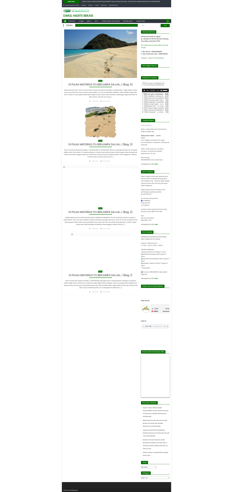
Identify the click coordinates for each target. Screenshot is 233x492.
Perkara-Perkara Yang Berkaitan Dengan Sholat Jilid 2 (155, 454)
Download (104, 5)
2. (153, 96)
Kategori (71, 21)
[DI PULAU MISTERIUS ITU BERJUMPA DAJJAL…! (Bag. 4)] (100, 53)
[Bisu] (161, 90)
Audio (89, 21)
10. (153, 112)
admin (96, 101)
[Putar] (144, 90)
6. (153, 104)
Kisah (100, 81)
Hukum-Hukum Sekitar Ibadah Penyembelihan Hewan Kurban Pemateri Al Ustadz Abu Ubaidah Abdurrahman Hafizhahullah (121, 1)
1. (153, 94)
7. (153, 106)
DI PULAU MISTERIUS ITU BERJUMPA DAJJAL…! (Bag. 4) (100, 84)
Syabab (81, 21)
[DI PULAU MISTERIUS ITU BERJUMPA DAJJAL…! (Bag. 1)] (100, 251)
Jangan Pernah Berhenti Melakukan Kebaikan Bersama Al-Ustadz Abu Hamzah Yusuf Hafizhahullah (156, 433)
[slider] (165, 90)
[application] (155, 90)
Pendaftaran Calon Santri (111, 21)
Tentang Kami (127, 21)
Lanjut (156, 164)
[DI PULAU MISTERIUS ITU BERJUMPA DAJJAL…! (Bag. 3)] (100, 122)
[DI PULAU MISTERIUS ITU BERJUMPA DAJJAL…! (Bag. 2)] (100, 185)
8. (153, 108)
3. (153, 98)
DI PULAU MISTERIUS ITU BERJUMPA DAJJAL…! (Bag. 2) (101, 212)
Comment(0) (106, 101)
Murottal (83, 5)
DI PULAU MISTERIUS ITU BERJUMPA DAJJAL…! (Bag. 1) (100, 275)
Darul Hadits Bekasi (78, 16)
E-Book (97, 5)
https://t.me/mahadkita (156, 58)
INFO (96, 21)
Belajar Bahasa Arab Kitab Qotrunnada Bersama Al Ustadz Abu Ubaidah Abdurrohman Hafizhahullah (155, 423)
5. (153, 102)
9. (153, 110)
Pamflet (90, 5)
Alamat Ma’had (113, 5)
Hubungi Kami (140, 21)
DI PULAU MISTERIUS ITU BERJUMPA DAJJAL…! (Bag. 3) (100, 144)
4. (153, 100)
